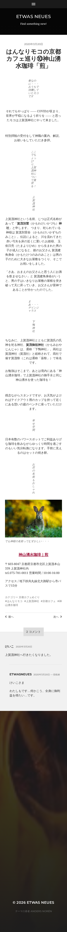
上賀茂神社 (32, 601)
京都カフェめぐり (29, 597)
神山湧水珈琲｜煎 (33, 554)
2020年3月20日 (24, 646)
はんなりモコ (15, 601)
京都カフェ (49, 601)
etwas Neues (33, 16)
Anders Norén (41, 911)
